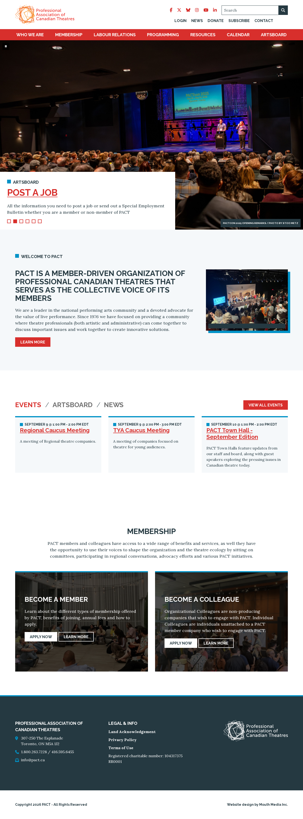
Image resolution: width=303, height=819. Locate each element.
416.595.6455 (62, 751)
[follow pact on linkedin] (215, 10)
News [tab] (114, 405)
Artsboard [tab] (73, 405)
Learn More (32, 342)
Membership (68, 34)
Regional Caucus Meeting (54, 430)
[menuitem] (30, 34)
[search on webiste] (283, 10)
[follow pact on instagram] (197, 10)
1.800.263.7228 (34, 751)
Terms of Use (120, 747)
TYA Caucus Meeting (141, 430)
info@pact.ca (33, 759)
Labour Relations (115, 34)
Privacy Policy (122, 739)
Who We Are (30, 34)
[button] (9, 221)
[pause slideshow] (5, 46)
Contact (263, 20)
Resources (202, 34)
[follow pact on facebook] (171, 10)
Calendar (238, 34)
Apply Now (41, 637)
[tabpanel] (151, 444)
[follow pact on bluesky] (188, 10)
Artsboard (274, 34)
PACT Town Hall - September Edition (232, 434)
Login (180, 20)
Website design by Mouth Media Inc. (257, 804)
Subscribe (239, 20)
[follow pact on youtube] (206, 10)
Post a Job (32, 192)
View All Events (266, 405)
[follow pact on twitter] (179, 10)
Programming (163, 34)
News (197, 20)
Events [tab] (29, 405)
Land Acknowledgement (132, 731)
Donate (216, 20)
